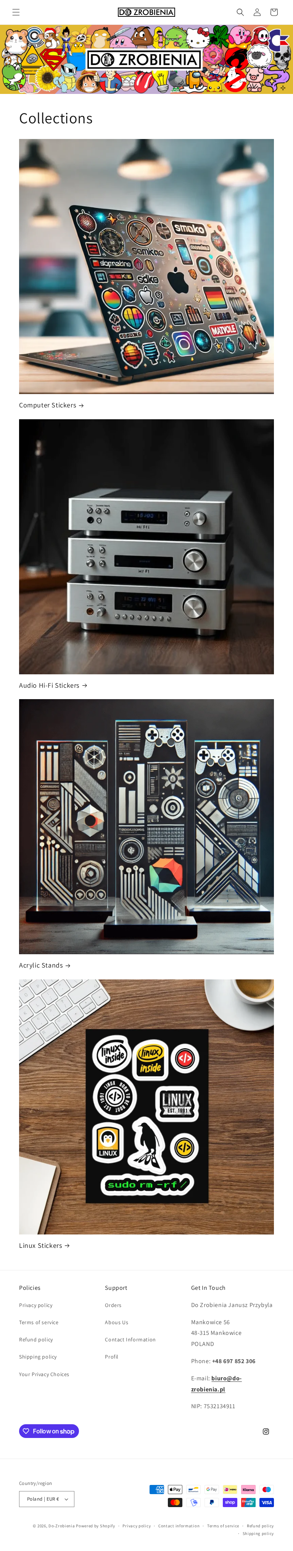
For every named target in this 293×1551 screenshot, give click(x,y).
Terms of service (39, 1322)
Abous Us (116, 1322)
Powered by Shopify (95, 1525)
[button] (16, 12)
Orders (113, 1305)
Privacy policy (35, 1305)
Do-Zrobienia (61, 1525)
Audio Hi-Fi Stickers (49, 685)
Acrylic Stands (41, 965)
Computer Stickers (47, 405)
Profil (112, 1356)
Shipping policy (38, 1356)
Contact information (179, 1525)
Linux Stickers (40, 1245)
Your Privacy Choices (44, 1374)
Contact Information (130, 1339)
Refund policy (36, 1339)
